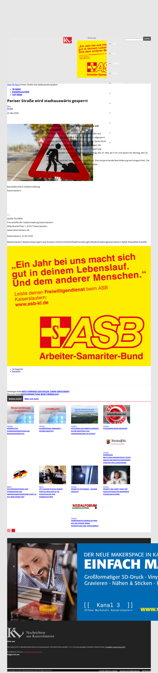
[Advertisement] (79, 209)
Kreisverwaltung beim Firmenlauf (40, 394)
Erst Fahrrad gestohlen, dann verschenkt (45, 391)
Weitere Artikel (15, 399)
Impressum (31, 38)
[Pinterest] (29, 116)
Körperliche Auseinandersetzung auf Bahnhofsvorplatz (18, 431)
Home (14, 38)
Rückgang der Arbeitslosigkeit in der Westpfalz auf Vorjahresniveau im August (85, 431)
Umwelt (116, 113)
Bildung (116, 103)
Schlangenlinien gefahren (115, 428)
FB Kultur (106, 487)
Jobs (115, 93)
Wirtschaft (117, 83)
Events (22, 38)
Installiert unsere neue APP (115, 647)
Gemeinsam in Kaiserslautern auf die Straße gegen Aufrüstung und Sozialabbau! (85, 523)
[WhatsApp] (38, 116)
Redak (10, 109)
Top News (17, 94)
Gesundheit (118, 123)
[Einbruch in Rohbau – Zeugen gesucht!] (84, 483)
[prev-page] (9, 530)
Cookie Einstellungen (108, 671)
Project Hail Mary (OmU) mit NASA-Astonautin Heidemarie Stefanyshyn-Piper (116, 491)
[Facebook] (11, 116)
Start (9, 85)
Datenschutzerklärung (49, 38)
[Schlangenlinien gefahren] (116, 423)
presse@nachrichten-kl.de (32, 652)
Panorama (117, 143)
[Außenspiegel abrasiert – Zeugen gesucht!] (52, 423)
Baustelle (16, 371)
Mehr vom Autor (32, 399)
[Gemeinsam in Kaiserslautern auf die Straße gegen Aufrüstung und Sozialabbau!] (84, 515)
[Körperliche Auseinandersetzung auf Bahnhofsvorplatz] (20, 423)
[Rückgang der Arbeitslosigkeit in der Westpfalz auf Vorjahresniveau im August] (84, 423)
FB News (16, 85)
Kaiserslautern (20, 92)
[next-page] (13, 530)
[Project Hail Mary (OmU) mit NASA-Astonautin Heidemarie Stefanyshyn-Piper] (116, 483)
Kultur (115, 133)
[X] (20, 116)
